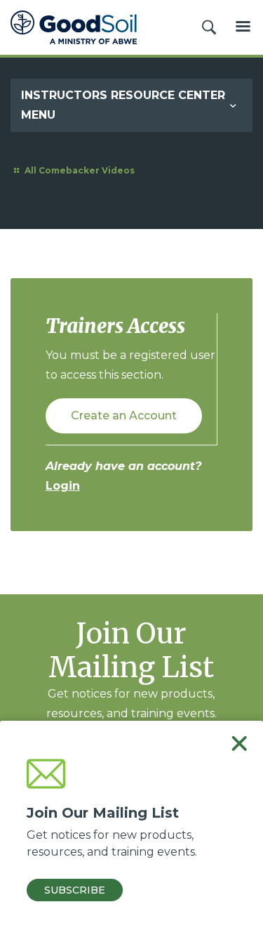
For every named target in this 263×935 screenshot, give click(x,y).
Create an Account (124, 415)
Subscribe (74, 890)
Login (63, 485)
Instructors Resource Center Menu (123, 105)
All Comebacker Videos (78, 170)
